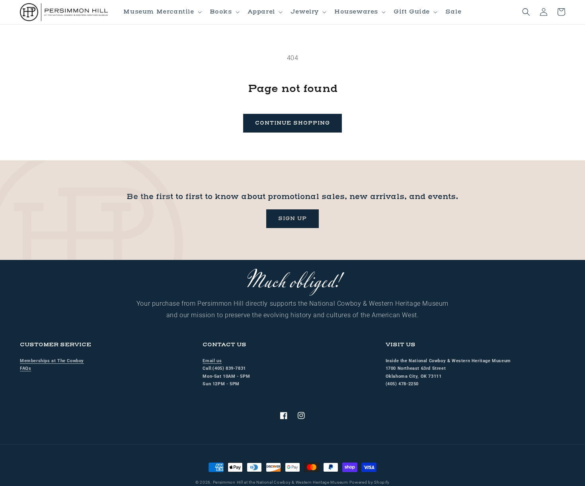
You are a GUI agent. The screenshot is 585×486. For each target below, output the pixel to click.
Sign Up (292, 218)
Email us (212, 360)
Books (221, 12)
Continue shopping (292, 123)
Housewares (356, 12)
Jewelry (305, 12)
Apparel (261, 12)
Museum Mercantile (158, 12)
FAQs (25, 368)
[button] (162, 12)
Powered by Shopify (369, 482)
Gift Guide (412, 12)
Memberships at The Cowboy (52, 360)
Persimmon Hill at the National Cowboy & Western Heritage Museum (280, 482)
